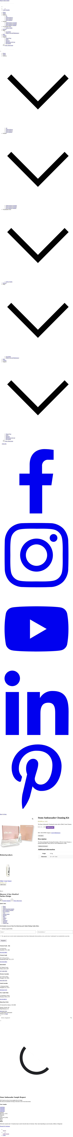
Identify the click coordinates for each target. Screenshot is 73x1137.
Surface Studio (6, 914)
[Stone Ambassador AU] (7, 3)
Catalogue (5, 920)
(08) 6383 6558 (3, 980)
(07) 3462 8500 (3, 971)
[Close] (0, 1015)
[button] (32, 819)
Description (40, 835)
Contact (4, 918)
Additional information (42, 846)
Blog (4, 916)
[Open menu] (0, 51)
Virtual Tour (5, 923)
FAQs (4, 919)
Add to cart (50, 827)
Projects (4, 915)
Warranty (5, 922)
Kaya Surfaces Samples (8, 910)
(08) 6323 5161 (3, 1011)
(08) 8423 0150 (3, 990)
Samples (8, 10)
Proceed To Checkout (5, 1126)
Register (3, 940)
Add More (2, 1107)
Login (4, 10)
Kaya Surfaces (6, 911)
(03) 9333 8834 (3, 961)
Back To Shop (3, 814)
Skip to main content (4, 0)
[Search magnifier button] (71, 1017)
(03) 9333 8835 (3, 952)
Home (4, 906)
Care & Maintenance (55, 832)
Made (6, 1013)
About (4, 907)
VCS (4, 912)
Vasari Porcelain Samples (8, 909)
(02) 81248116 (3, 999)
